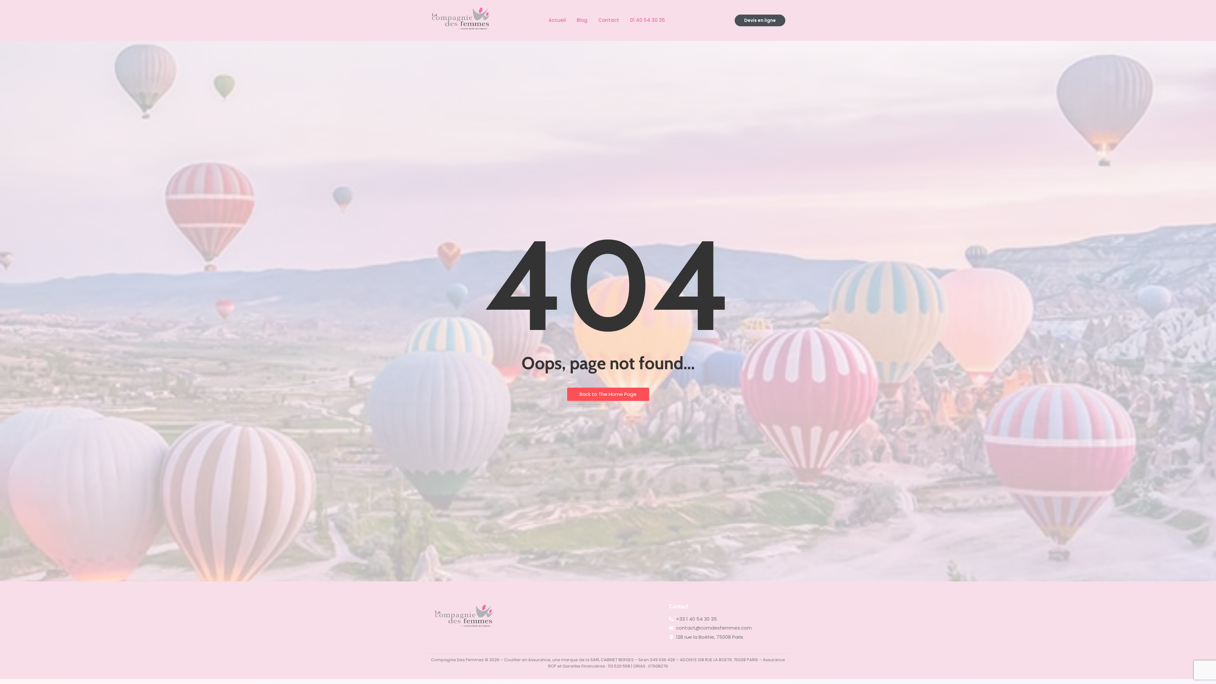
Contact (608, 20)
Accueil (557, 20)
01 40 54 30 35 (647, 20)
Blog (582, 20)
